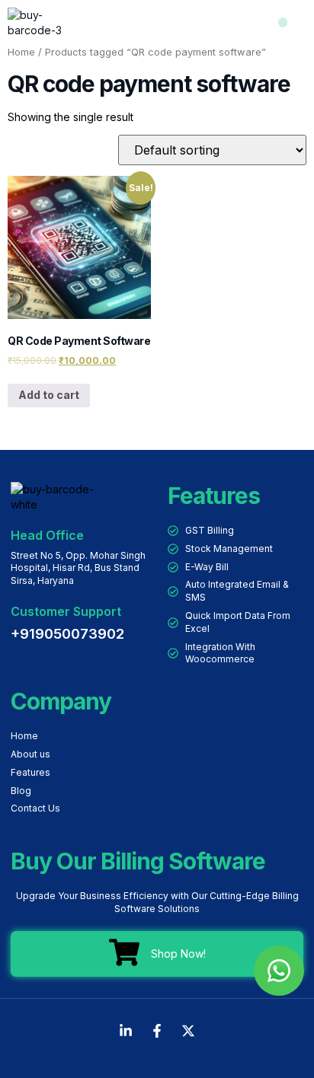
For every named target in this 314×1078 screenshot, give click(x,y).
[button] (283, 22)
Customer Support (66, 611)
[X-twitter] (188, 1031)
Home (21, 52)
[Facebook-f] (157, 1031)
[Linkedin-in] (125, 1031)
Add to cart (48, 394)
